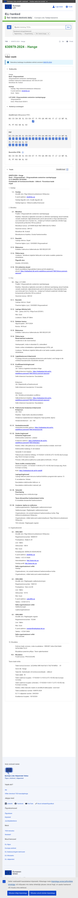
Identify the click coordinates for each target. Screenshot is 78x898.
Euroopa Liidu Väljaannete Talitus (16, 776)
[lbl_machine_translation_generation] (23, 152)
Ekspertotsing (29, 33)
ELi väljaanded (9, 859)
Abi (6, 790)
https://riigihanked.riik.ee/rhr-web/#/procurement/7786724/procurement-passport (41, 272)
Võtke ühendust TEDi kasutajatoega (16, 793)
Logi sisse (59, 7)
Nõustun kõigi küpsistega (18, 893)
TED (6, 41)
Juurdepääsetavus (11, 821)
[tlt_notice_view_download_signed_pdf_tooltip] (33, 121)
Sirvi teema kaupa (41, 33)
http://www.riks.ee (33, 560)
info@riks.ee (26, 91)
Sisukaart (8, 834)
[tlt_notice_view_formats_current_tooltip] (67, 169)
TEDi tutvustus (9, 831)
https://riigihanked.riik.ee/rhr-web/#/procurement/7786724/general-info (34, 428)
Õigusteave (8, 813)
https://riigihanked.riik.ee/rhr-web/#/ (30, 470)
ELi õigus (8, 844)
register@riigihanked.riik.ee (36, 628)
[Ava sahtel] (7, 56)
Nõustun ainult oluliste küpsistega (43, 893)
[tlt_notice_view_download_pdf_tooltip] (10, 138)
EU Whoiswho (9, 855)
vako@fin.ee (31, 599)
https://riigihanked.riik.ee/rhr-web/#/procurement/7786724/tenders (31, 441)
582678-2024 (47, 62)
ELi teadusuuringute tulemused (15, 852)
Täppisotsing (18, 33)
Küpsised (8, 817)
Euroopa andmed (10, 848)
